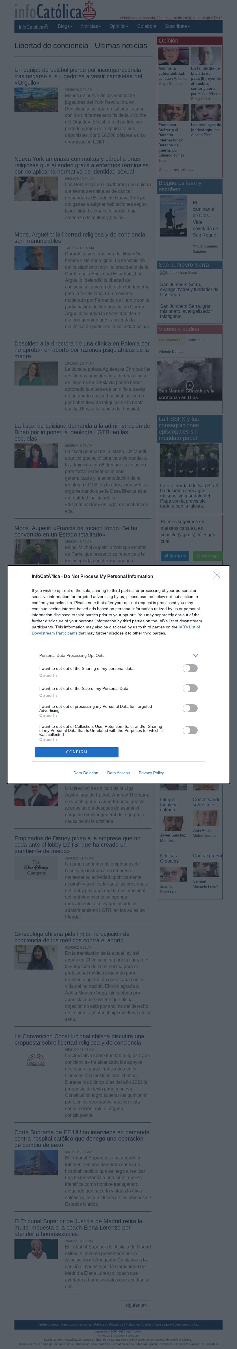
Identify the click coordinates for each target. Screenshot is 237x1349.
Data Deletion (85, 772)
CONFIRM (77, 752)
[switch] (190, 668)
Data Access (118, 772)
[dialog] (118, 675)
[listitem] (118, 655)
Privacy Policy (151, 772)
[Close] (218, 576)
